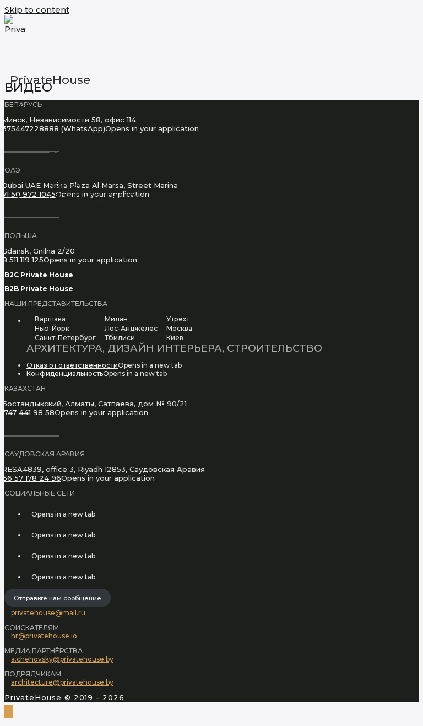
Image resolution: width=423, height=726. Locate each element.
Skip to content (36, 9)
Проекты (71, 154)
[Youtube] (28, 556)
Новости (71, 175)
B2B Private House (38, 288)
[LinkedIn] (28, 535)
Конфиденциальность (64, 373)
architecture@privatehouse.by (62, 682)
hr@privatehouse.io (44, 636)
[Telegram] (28, 577)
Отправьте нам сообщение (57, 598)
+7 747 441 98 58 (82, 207)
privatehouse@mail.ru (48, 613)
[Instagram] (28, 514)
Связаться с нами (93, 196)
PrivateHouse (50, 80)
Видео (65, 186)
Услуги (66, 165)
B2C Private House (38, 275)
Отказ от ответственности (72, 365)
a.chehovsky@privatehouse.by (62, 659)
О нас (62, 144)
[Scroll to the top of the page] (8, 711)
